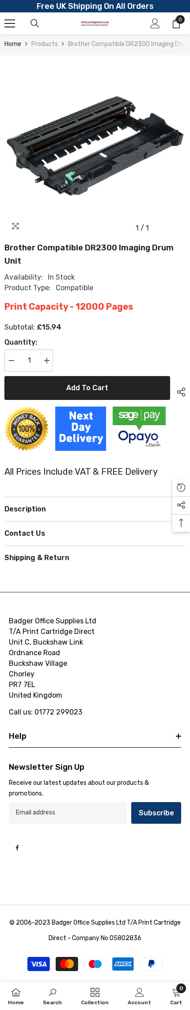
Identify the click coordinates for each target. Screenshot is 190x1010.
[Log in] (155, 23)
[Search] (35, 23)
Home (12, 44)
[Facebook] (17, 847)
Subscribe (156, 813)
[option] (95, 146)
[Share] (178, 390)
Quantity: (20, 342)
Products (44, 44)
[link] (52, 995)
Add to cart (87, 388)
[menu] (9, 23)
